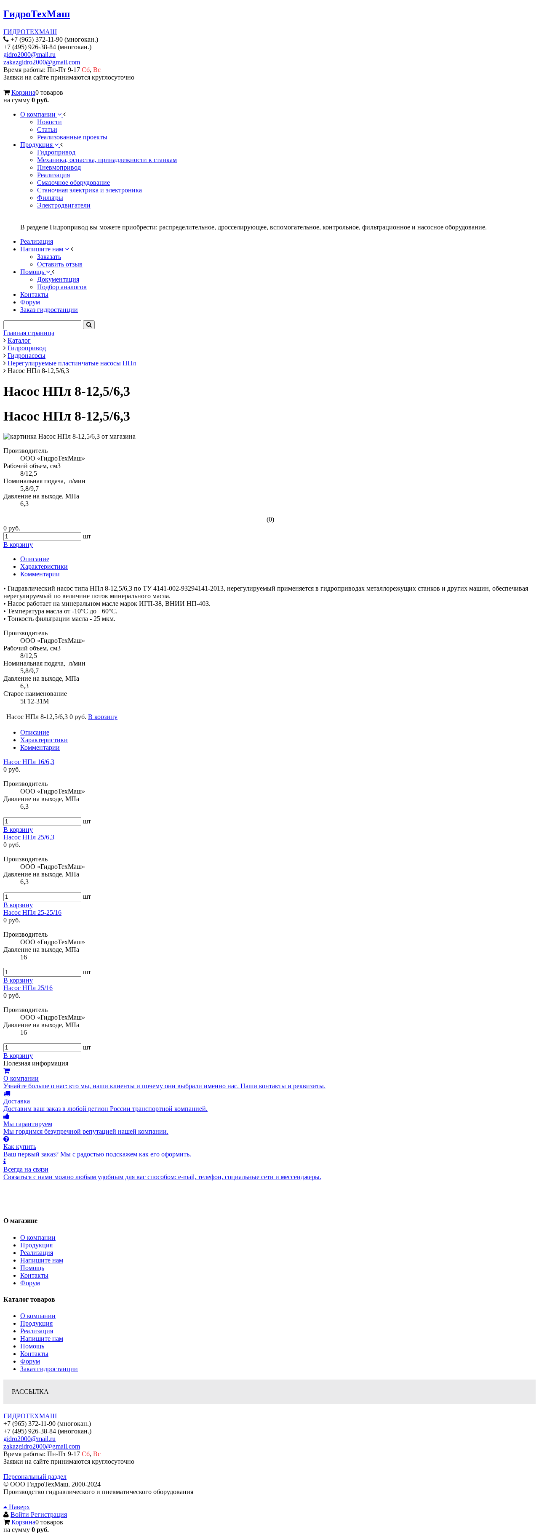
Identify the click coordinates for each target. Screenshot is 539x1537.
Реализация (36, 1252)
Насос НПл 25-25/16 (32, 912)
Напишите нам (41, 1260)
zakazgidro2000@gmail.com (41, 62)
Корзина (23, 92)
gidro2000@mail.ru (29, 54)
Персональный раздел (35, 1476)
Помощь (32, 1267)
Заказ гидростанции (49, 1368)
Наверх (18, 1506)
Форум (30, 1283)
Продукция (36, 1245)
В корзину (18, 829)
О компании (38, 1237)
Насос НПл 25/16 (28, 987)
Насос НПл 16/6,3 (28, 761)
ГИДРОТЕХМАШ (30, 31)
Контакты (34, 1275)
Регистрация (49, 1514)
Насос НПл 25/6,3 (28, 837)
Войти (21, 1514)
